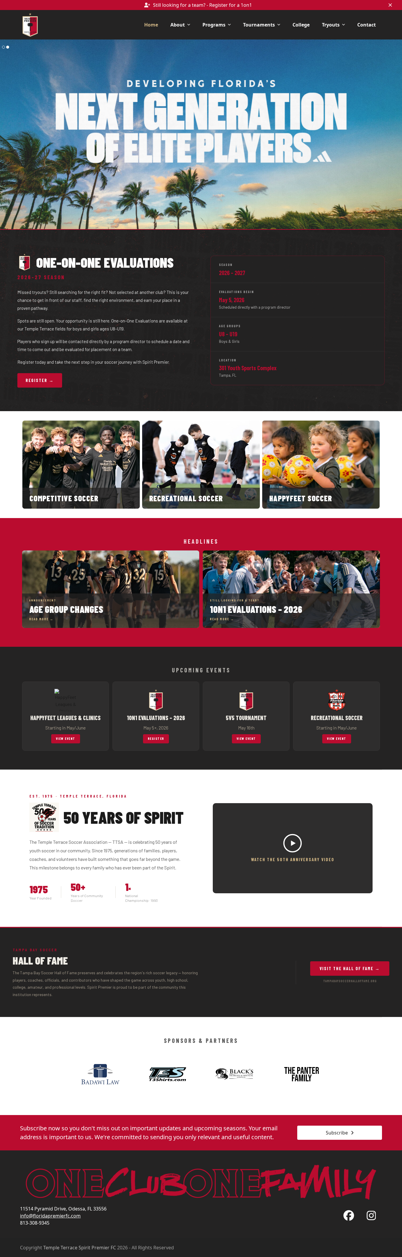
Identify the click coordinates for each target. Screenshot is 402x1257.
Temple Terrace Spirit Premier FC (79, 1247)
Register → (40, 380)
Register (156, 738)
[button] (390, 5)
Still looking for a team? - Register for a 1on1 (202, 5)
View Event (65, 738)
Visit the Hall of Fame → (350, 968)
